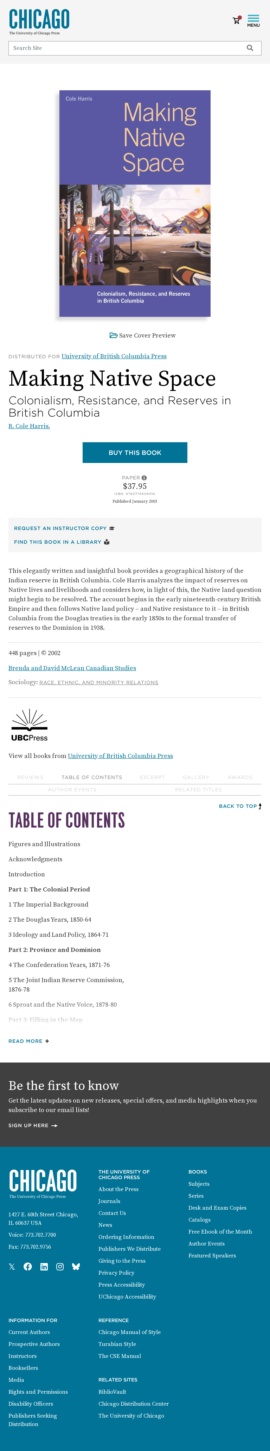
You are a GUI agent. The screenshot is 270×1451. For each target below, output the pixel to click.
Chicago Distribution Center (133, 1403)
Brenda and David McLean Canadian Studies (72, 668)
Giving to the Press (122, 1260)
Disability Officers (30, 1403)
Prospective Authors (34, 1344)
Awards (240, 777)
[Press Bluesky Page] (76, 1267)
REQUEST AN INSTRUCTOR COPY (64, 528)
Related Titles (198, 789)
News (105, 1225)
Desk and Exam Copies (217, 1207)
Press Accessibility (121, 1284)
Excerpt (152, 777)
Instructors (22, 1356)
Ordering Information (126, 1237)
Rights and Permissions (38, 1392)
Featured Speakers (212, 1255)
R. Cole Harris (28, 426)
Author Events (72, 789)
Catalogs (199, 1219)
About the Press (118, 1189)
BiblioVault (112, 1392)
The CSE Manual (119, 1356)
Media (16, 1380)
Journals (109, 1201)
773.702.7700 (40, 1234)
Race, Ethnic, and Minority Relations (99, 682)
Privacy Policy (116, 1272)
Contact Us (112, 1213)
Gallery (196, 777)
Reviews (30, 777)
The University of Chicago (131, 1415)
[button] (30, 1041)
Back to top (238, 806)
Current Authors (29, 1332)
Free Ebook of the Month (220, 1231)
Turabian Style (117, 1344)
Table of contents (92, 777)
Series (196, 1196)
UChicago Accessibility (127, 1296)
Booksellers (23, 1368)
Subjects (199, 1184)
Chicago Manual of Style (129, 1332)
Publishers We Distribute (129, 1249)
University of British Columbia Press (114, 356)
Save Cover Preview (147, 336)
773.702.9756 (35, 1246)
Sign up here (33, 1125)
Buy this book (148, 452)
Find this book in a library (62, 541)
